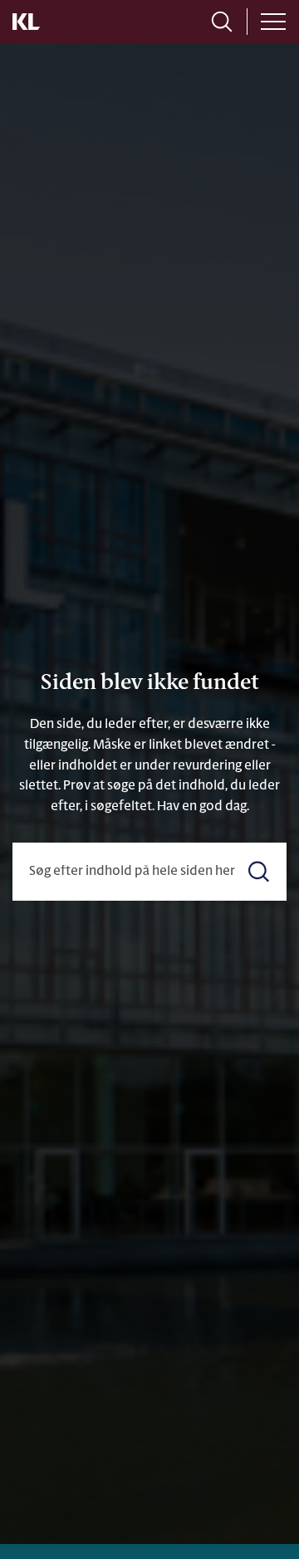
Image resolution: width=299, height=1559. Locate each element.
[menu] (273, 21)
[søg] (221, 21)
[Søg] (258, 871)
